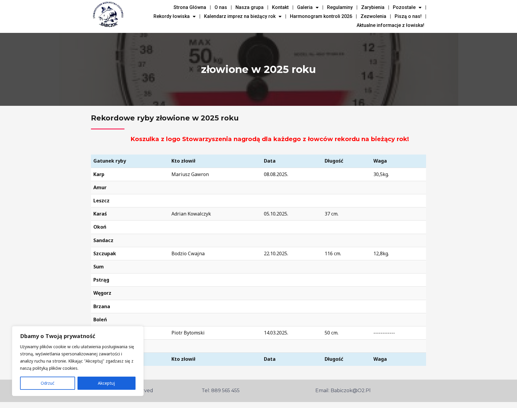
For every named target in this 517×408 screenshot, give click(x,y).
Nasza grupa (249, 7)
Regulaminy (340, 7)
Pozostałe (404, 7)
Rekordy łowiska (171, 16)
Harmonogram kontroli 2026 (321, 16)
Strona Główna (190, 7)
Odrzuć (47, 383)
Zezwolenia (373, 16)
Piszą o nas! (408, 16)
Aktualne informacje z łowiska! (390, 25)
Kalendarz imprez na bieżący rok (240, 16)
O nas (221, 7)
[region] (78, 361)
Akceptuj (106, 383)
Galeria (305, 7)
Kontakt (280, 7)
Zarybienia (372, 7)
